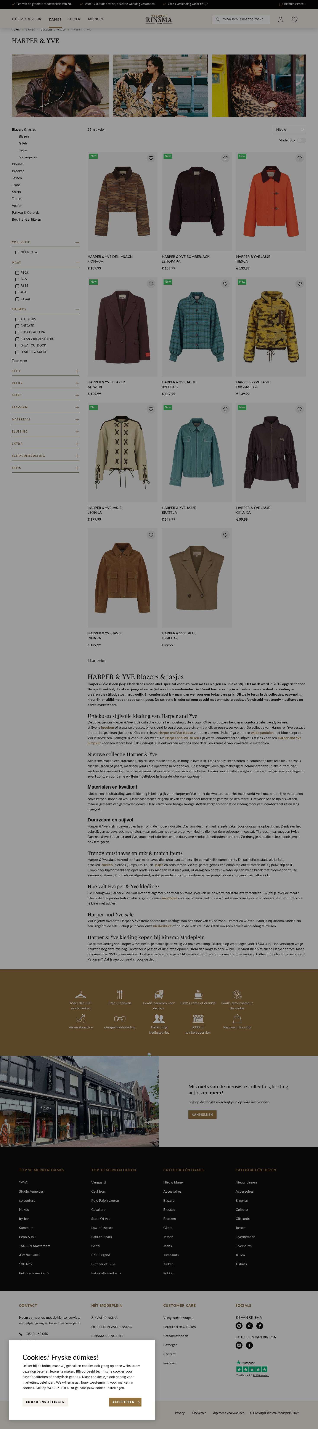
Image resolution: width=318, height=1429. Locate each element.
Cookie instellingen (45, 1402)
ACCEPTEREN (123, 1402)
